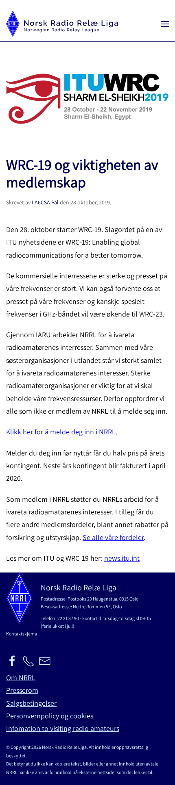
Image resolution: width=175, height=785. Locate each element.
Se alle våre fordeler (113, 537)
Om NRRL (20, 677)
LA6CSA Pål (45, 202)
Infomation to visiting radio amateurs (62, 728)
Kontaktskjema (21, 634)
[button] (165, 24)
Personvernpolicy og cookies (49, 715)
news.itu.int (122, 558)
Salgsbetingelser (31, 703)
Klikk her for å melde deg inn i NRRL (61, 431)
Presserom (22, 690)
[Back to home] (62, 24)
